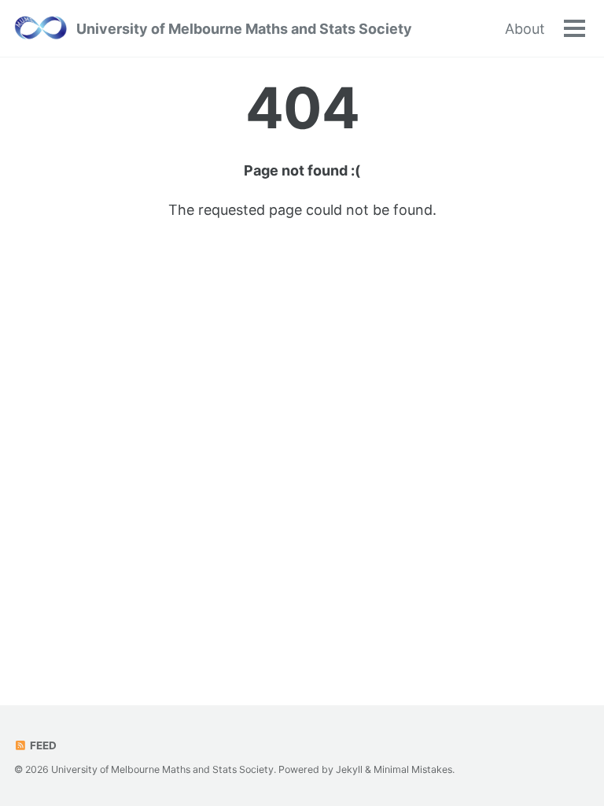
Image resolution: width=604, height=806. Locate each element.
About (525, 28)
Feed (42, 745)
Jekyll (349, 769)
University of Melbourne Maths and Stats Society (244, 28)
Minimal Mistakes (413, 769)
